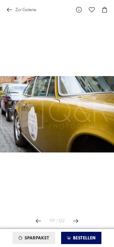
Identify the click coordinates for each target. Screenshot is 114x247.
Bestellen (84, 238)
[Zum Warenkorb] (104, 10)
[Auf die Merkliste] (91, 10)
